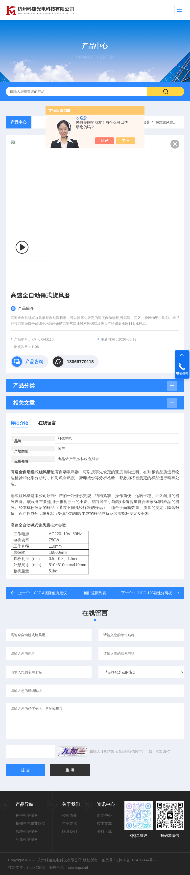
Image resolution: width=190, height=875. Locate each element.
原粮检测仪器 (27, 831)
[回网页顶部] (182, 355)
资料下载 (104, 831)
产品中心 (18, 122)
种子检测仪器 (27, 815)
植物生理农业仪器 (30, 823)
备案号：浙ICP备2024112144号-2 (129, 860)
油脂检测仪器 (27, 839)
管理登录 (56, 867)
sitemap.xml (78, 867)
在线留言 (47, 422)
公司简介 (69, 815)
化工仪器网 (36, 867)
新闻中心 (104, 815)
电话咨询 (182, 373)
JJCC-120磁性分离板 (154, 593)
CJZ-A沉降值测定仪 (50, 593)
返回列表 (98, 593)
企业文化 (69, 823)
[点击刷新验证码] (72, 751)
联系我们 (69, 831)
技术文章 (104, 823)
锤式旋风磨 (164, 122)
